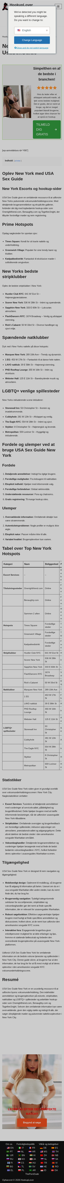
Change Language (32, 40)
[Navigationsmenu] (58, 6)
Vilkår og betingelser (48, 1144)
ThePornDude (32, 1174)
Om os (9, 1144)
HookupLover (27, 1180)
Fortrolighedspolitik (26, 1144)
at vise (17, 161)
